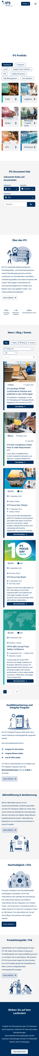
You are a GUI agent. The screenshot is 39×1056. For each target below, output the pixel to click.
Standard (7, 194)
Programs (20, 65)
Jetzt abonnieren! (19, 1051)
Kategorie (7, 185)
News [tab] (15, 343)
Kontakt (25, 4)
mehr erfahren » (9, 924)
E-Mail (27, 770)
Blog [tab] (23, 343)
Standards (7, 65)
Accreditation (27, 78)
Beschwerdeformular (10, 770)
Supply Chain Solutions (21, 69)
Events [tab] (32, 343)
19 (17, 692)
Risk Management (10, 78)
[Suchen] (34, 357)
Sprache (23, 185)
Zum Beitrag (19, 406)
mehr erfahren (8, 298)
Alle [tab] (6, 343)
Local (5, 69)
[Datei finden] (31, 204)
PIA (4, 74)
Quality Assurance (18, 74)
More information (19, 534)
